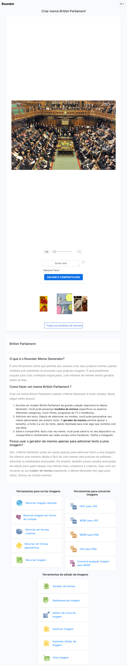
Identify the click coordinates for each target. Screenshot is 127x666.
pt (121, 4)
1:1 (79, 251)
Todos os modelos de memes (64, 325)
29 (46, 251)
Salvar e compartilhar (63, 277)
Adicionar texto (51, 270)
